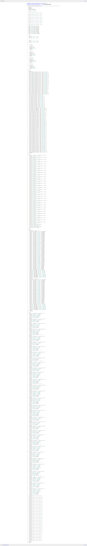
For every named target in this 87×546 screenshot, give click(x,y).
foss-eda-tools (29, 3)
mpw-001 (42, 3)
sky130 (39, 3)
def (42, 4)
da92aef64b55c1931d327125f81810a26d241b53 (33, 4)
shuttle (37, 3)
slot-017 (45, 3)
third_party (33, 3)
